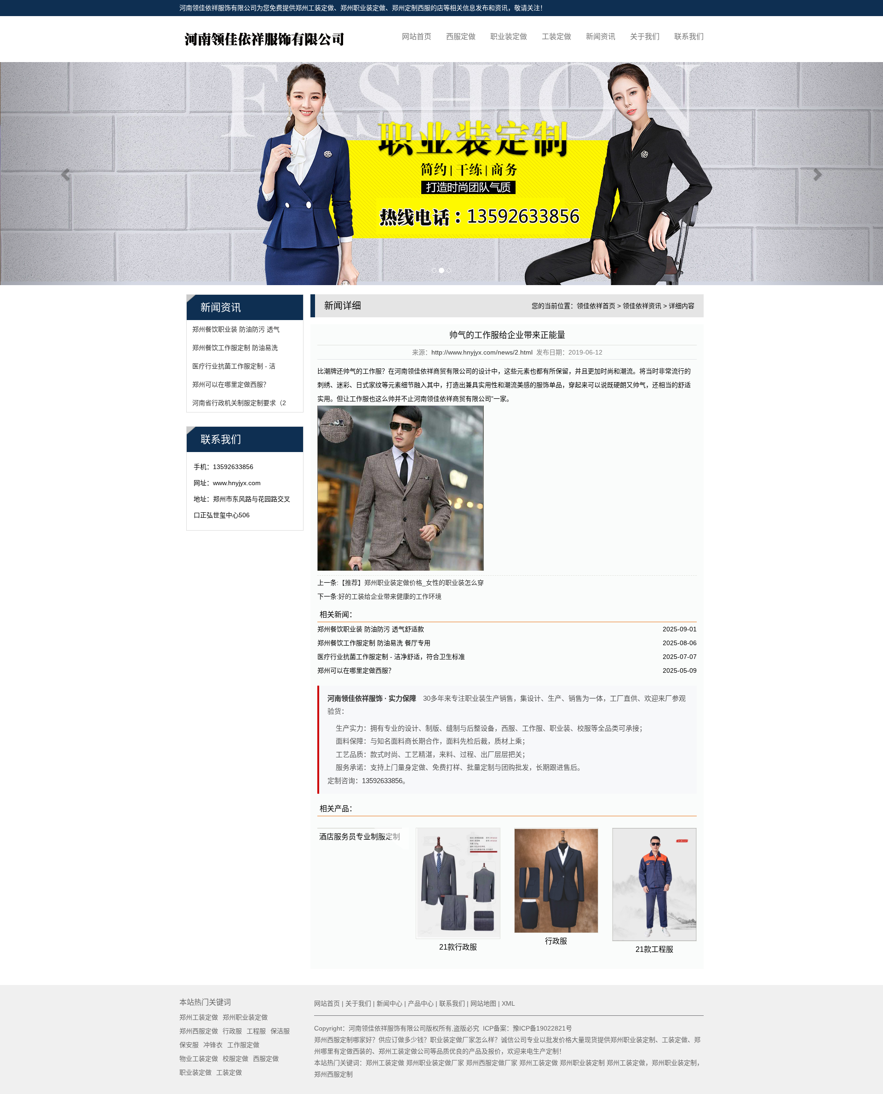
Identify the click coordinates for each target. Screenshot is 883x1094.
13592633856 (382, 781)
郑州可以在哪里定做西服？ (230, 384)
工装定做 (556, 36)
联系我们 (689, 36)
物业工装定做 (198, 1058)
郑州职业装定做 (362, 7)
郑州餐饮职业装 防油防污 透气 (236, 329)
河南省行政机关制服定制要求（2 (239, 403)
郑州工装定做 (314, 7)
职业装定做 (508, 36)
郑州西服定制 (333, 1074)
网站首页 (416, 36)
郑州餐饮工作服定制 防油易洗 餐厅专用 (373, 643)
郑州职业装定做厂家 (435, 1062)
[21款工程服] (654, 884)
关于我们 (644, 36)
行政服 (232, 1031)
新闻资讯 (600, 36)
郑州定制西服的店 (417, 7)
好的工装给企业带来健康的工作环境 (390, 596)
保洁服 (280, 1031)
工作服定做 (243, 1044)
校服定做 (235, 1058)
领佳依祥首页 (596, 305)
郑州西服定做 (198, 1031)
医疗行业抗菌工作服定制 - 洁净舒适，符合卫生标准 (391, 656)
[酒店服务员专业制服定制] (359, 828)
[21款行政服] (458, 883)
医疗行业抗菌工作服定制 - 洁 (233, 366)
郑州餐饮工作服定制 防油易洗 (235, 347)
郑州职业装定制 (582, 1062)
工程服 (256, 1031)
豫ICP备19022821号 (542, 1028)
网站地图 (483, 1003)
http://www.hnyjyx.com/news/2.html (482, 352)
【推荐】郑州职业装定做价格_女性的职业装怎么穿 (411, 582)
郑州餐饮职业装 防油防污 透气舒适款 (370, 629)
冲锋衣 (213, 1044)
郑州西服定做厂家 (491, 1062)
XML (508, 1003)
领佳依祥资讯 (642, 305)
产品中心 (421, 1003)
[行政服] (556, 880)
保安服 (189, 1044)
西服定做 (461, 36)
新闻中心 (389, 1003)
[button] (66, 173)
